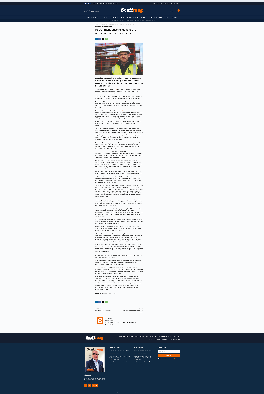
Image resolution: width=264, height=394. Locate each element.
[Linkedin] (96, 39)
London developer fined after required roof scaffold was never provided (119, 351)
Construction (110, 26)
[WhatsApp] (106, 39)
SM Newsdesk (99, 35)
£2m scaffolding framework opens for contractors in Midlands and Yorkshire (142, 357)
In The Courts (112, 353)
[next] (127, 3)
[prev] (125, 3)
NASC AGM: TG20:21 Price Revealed (103, 310)
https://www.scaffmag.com (110, 320)
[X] (103, 39)
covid (115, 293)
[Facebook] (99, 39)
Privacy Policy (174, 358)
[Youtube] (96, 385)
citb (100, 293)
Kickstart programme (128, 111)
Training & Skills (102, 24)
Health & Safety (137, 353)
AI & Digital (111, 359)
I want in (168, 355)
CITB (107, 24)
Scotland (110, 293)
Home (96, 24)
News (105, 26)
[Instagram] (108, 324)
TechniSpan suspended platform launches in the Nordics (132, 311)
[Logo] (132, 10)
